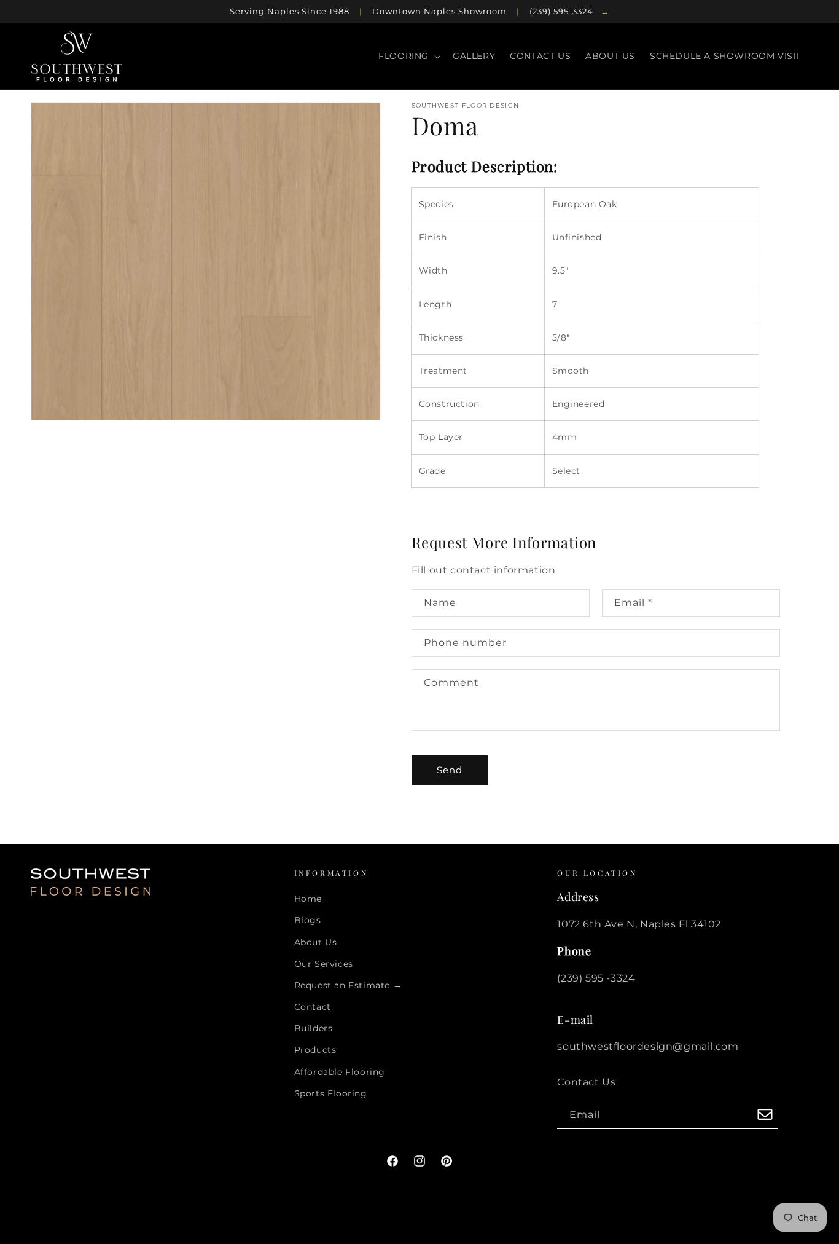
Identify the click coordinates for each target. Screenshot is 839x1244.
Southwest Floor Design (409, 1233)
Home (308, 898)
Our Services (323, 963)
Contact (312, 1006)
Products (315, 1049)
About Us (315, 942)
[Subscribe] (764, 1115)
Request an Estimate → (348, 985)
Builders (313, 1028)
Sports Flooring (330, 1093)
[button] (408, 56)
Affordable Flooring (339, 1071)
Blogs (307, 920)
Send (449, 770)
